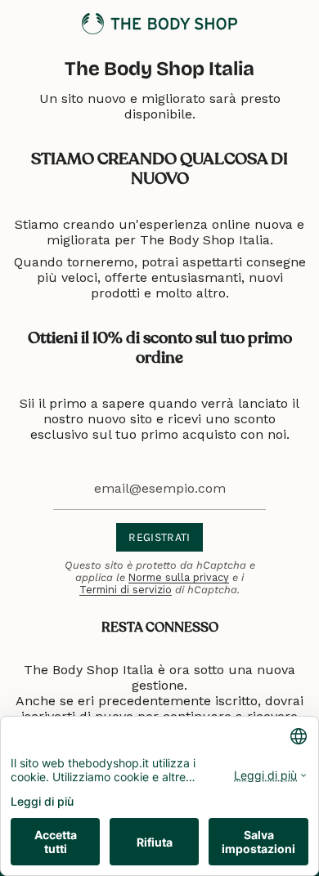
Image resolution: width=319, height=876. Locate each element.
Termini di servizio (125, 589)
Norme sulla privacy (178, 577)
